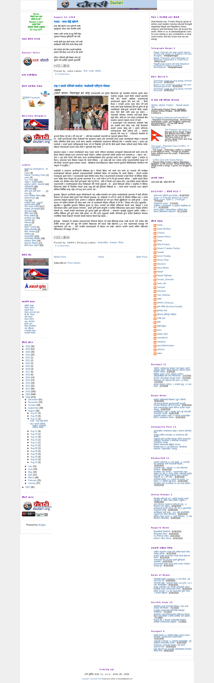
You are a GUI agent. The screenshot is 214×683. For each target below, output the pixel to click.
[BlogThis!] (58, 65)
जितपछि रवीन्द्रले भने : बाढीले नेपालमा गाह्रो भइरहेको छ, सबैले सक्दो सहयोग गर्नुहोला (171, 499)
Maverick (161, 264)
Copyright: (85, 679)
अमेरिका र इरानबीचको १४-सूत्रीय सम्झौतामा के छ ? (172, 206)
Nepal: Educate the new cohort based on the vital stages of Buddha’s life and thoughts (172, 54)
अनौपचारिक (29, 186)
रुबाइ (26, 225)
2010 (28, 391)
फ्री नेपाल (28, 317)
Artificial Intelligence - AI (36, 169)
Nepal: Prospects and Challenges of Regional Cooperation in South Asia (171, 59)
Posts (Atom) (73, 263)
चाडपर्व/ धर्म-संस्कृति (32, 209)
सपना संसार (29, 319)
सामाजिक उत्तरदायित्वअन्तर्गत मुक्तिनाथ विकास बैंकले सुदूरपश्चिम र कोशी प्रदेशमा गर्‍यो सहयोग (172, 615)
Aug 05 (34, 457)
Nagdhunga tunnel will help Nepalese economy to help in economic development (171, 66)
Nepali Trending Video (35, 175)
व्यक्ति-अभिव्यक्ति (30, 229)
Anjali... (160, 225)
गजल (26, 200)
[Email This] (55, 65)
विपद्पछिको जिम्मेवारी (162, 531)
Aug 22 (34, 419)
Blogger (41, 525)
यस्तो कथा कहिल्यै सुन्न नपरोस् (166, 195)
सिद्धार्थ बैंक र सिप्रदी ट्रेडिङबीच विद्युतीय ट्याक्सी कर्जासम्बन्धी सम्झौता (170, 621)
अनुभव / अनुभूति (30, 182)
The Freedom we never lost (178, 129)
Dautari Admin (164, 237)
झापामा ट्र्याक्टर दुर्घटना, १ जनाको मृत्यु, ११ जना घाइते (172, 385)
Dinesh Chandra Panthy (168, 249)
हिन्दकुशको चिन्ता (160, 534)
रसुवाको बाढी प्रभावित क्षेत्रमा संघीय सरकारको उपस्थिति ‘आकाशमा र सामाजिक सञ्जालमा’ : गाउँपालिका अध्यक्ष (172, 441)
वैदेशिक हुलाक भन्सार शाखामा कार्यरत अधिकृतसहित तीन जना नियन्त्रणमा (168, 375)
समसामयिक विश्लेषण (32, 238)
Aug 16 (34, 437)
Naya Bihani (163, 268)
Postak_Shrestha (165, 280)
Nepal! (160, 272)
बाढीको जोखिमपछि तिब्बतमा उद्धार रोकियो (169, 399)
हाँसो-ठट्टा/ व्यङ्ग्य (31, 245)
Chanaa (160, 233)
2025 (28, 349)
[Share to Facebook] (65, 65)
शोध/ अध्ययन (29, 231)
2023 (28, 354)
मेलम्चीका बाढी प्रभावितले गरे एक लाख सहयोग (172, 483)
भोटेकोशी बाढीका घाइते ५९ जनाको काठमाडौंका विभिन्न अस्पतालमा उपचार (172, 416)
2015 (28, 377)
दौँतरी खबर (28, 213)
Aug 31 (34, 413)
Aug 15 (34, 439)
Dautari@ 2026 (96, 679)
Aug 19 (34, 434)
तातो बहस (28, 211)
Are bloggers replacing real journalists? (170, 117)
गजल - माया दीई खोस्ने (39, 421)
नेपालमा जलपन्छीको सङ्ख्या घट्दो (167, 378)
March (31, 477)
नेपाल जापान (29, 307)
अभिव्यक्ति (28, 189)
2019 (28, 366)
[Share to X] (61, 65)
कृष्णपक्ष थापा (162, 311)
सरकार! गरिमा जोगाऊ (162, 538)
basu (159, 330)
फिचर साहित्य (29, 215)
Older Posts (142, 257)
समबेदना (27, 234)
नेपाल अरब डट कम (31, 312)
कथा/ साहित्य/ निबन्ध (32, 195)
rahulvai (161, 350)
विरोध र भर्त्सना (30, 227)
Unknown (161, 291)
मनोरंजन (27, 222)
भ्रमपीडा (27, 220)
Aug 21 (34, 431)
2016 (28, 374)
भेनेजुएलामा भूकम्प (161, 203)
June (30, 469)
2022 (28, 357)
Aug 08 (34, 451)
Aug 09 (34, 448)
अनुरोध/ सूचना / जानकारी (34, 184)
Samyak (161, 287)
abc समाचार (29, 321)
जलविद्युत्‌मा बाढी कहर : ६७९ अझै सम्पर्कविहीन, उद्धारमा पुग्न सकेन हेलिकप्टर (172, 513)
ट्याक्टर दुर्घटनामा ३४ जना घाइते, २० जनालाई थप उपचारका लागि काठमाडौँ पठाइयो (171, 463)
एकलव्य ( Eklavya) (165, 303)
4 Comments (62, 74)
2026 (28, 346)
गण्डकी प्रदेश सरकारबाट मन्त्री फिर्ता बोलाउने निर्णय (172, 557)
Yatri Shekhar (163, 295)
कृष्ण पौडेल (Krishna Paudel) (169, 307)
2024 (28, 352)
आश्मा (159, 299)
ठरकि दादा (161, 318)
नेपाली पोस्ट (28, 310)
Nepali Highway (164, 276)
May (30, 472)
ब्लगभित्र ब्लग (29, 218)
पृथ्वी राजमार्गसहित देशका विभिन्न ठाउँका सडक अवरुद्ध (172, 408)
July (30, 466)
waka (159, 353)
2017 (28, 372)
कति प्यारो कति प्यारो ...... (34, 191)
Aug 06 (34, 454)
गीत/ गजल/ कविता (31, 206)
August (32, 410)
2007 (28, 487)
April (30, 475)
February (32, 480)
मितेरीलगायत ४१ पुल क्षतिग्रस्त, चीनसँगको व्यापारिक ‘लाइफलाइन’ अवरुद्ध (170, 448)
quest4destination (165, 346)
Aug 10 (34, 445)
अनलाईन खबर (30, 330)
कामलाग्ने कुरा (29, 198)
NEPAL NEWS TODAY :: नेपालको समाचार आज (170, 106)
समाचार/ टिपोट (30, 241)
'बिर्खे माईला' (161, 326)
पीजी (158, 322)
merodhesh (162, 338)
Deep (159, 241)
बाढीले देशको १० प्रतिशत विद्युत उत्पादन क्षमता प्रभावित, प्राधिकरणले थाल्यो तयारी (172, 636)
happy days (162, 334)
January (32, 483)
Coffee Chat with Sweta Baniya (168, 160)
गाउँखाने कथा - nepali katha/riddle (33, 203)
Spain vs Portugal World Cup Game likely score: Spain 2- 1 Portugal (171, 198)
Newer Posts (60, 257)
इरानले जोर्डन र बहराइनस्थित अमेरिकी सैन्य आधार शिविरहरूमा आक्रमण (170, 210)
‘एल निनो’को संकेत (161, 536)
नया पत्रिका (29, 328)
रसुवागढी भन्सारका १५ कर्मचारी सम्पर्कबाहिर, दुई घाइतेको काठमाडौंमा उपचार (172, 642)
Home (101, 257)
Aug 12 (34, 442)
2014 (28, 380)
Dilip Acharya (163, 245)
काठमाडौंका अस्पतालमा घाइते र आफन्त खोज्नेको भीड (172, 432)
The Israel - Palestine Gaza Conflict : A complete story (170, 147)
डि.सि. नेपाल (29, 314)
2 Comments (62, 245)
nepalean (161, 342)
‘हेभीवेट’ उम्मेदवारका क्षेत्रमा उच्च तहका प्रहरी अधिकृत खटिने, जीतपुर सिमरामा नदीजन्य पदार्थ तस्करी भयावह (172, 370)
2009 (28, 394)
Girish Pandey (164, 256)
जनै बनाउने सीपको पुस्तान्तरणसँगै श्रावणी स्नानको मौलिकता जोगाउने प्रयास (170, 404)
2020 (28, 363)
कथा (26, 193)
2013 (28, 383)
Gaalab (160, 252)
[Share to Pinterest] (68, 65)
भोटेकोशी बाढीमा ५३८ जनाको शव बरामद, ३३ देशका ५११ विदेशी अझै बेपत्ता (171, 480)
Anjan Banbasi (164, 229)
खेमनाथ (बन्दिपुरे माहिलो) (166, 315)
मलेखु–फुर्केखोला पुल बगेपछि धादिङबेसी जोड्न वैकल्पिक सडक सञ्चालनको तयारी (171, 588)
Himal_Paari (163, 260)
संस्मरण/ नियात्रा (31, 243)
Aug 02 (34, 462)
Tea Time (28, 179)
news (26, 177)
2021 (28, 360)
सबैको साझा (29, 305)
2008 (28, 397)
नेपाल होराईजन (30, 326)
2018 (28, 369)
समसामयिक (29, 236)
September (33, 408)
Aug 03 (34, 459)
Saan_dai (161, 284)
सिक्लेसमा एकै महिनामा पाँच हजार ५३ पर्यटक (171, 380)
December (33, 399)
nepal (27, 173)
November (33, 402)
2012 (28, 386)
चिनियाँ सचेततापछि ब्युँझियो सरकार (167, 444)
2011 (28, 388)
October (32, 405)
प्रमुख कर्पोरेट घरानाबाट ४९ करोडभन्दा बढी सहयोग (171, 436)
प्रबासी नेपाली (29, 333)
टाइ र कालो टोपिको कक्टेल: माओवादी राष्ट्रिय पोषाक (38, 426)
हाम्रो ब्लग (28, 324)
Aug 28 (34, 416)
